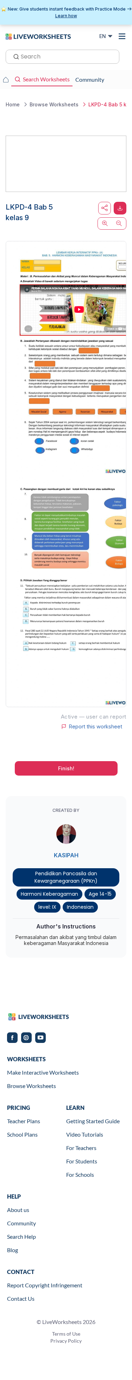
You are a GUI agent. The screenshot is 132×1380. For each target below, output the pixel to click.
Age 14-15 (100, 893)
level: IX (47, 906)
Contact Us (20, 1298)
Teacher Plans (23, 1121)
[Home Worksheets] (5, 79)
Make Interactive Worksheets (43, 1072)
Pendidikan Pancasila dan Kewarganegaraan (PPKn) (66, 877)
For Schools (80, 1174)
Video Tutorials (84, 1134)
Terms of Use (66, 1334)
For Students (81, 1161)
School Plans (22, 1134)
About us (18, 1209)
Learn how (66, 15)
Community (21, 1223)
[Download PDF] (120, 208)
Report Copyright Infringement (44, 1285)
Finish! (66, 768)
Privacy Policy (66, 1341)
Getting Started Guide (93, 1121)
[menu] (122, 36)
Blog (12, 1250)
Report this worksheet (95, 726)
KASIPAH (66, 855)
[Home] (38, 35)
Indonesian (80, 906)
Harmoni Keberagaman (49, 893)
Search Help (21, 1236)
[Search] (14, 56)
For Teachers (81, 1147)
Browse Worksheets (31, 1085)
